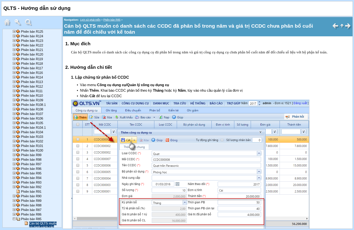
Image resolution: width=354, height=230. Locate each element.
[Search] (29, 25)
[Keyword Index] (19, 25)
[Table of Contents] (8, 25)
